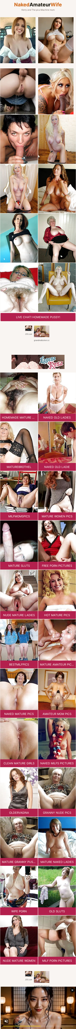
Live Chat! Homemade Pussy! (38, 317)
